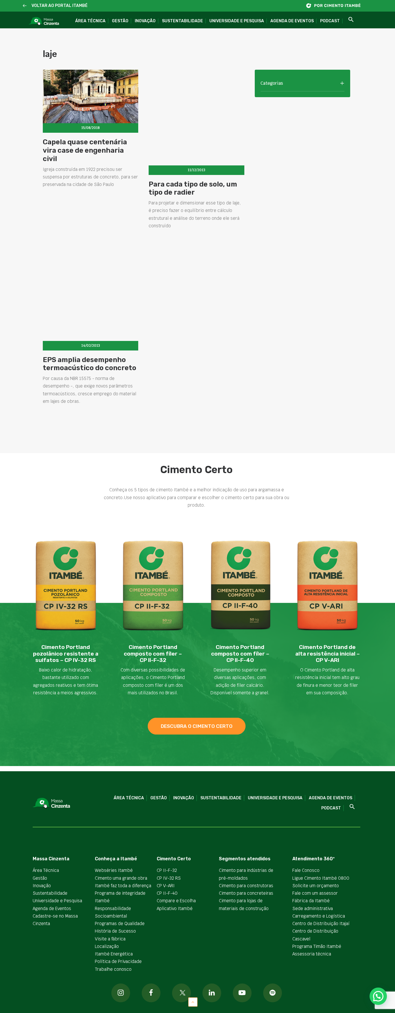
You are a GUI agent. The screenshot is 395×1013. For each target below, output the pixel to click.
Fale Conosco (306, 870)
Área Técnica (90, 21)
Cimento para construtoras (246, 885)
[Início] (336, 5)
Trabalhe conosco (113, 969)
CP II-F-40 (167, 893)
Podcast (330, 21)
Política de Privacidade (118, 961)
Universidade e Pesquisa (236, 21)
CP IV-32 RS (169, 878)
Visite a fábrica (110, 939)
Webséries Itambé (114, 870)
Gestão (120, 21)
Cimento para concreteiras (246, 893)
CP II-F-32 (167, 870)
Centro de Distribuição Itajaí (321, 923)
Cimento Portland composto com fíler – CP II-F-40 (240, 654)
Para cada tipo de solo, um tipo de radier (193, 188)
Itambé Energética (114, 954)
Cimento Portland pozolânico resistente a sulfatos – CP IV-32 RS (65, 654)
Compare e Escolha (176, 900)
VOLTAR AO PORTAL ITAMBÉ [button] (60, 5)
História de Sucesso (115, 931)
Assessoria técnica (311, 954)
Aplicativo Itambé (175, 908)
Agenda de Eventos (292, 21)
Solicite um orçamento (315, 885)
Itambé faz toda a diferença (123, 885)
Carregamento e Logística (318, 916)
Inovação (145, 21)
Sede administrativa (312, 908)
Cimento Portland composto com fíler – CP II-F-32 (153, 654)
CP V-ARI (166, 885)
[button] (24, 6)
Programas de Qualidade (120, 923)
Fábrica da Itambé (311, 900)
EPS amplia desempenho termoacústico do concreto (89, 364)
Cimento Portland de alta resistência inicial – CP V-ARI (327, 654)
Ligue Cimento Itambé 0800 (320, 878)
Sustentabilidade (182, 21)
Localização (107, 946)
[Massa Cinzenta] (44, 21)
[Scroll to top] (193, 1001)
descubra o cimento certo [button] (196, 726)
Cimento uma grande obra (121, 878)
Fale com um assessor (315, 893)
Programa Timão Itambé (316, 946)
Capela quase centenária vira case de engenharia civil (85, 150)
